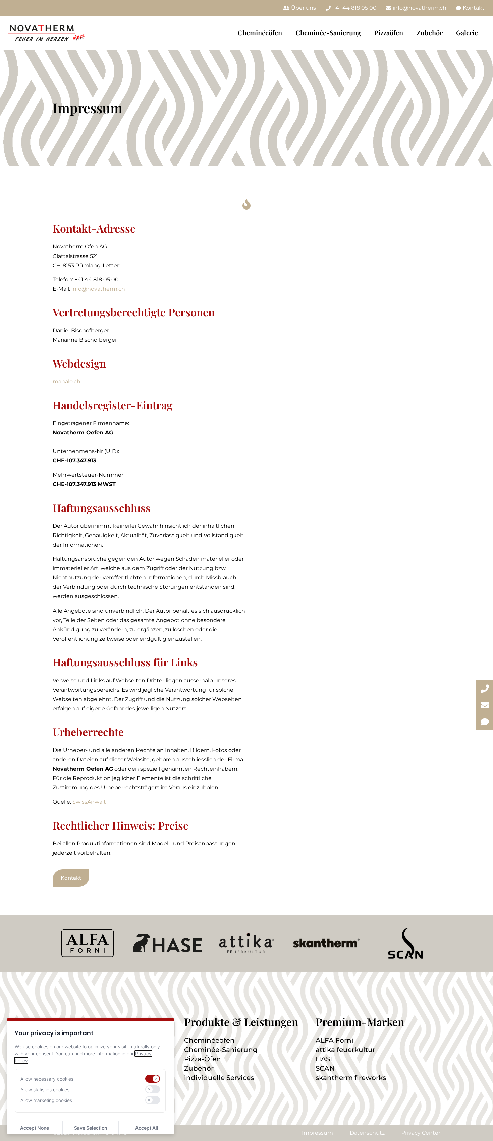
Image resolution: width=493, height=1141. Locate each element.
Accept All (146, 1128)
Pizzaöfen (388, 32)
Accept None (34, 1128)
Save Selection (90, 1128)
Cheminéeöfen (260, 32)
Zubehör (430, 32)
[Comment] (484, 721)
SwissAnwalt (89, 802)
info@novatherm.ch (98, 289)
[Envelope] (484, 705)
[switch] (152, 1079)
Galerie (467, 32)
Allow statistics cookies (44, 1089)
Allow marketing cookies (46, 1100)
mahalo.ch (66, 381)
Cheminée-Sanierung (328, 32)
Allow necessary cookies (46, 1079)
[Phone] (484, 688)
